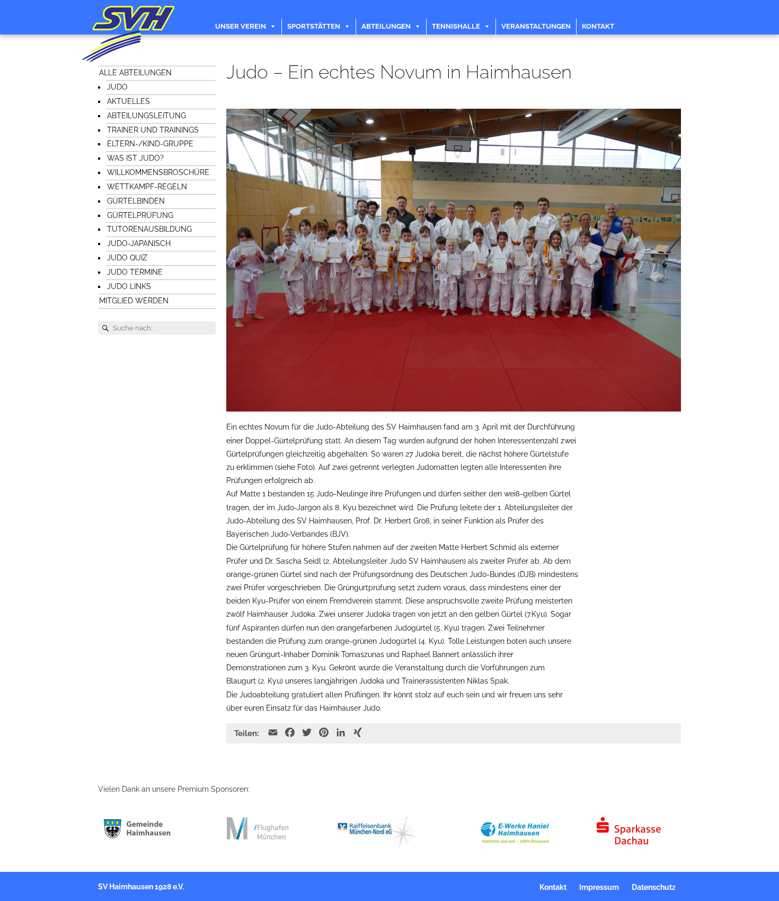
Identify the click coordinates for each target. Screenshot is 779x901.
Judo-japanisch (139, 243)
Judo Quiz (127, 257)
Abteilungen (386, 26)
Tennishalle (456, 26)
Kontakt (598, 26)
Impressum (599, 887)
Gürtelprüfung (140, 215)
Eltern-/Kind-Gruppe (150, 143)
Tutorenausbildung (149, 229)
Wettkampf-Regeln (147, 186)
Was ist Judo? (135, 158)
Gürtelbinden (136, 201)
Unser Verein (240, 26)
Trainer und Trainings (153, 130)
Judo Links (129, 286)
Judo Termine (135, 272)
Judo (117, 87)
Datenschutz (654, 887)
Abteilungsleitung (146, 115)
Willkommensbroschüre (158, 172)
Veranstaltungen (536, 26)
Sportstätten (313, 26)
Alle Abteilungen (135, 72)
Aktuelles (128, 101)
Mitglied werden (134, 300)
